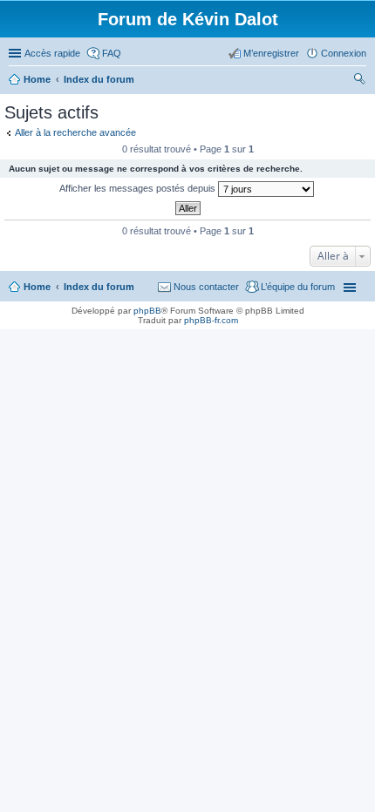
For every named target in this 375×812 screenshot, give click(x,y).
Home (37, 286)
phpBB (147, 310)
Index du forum (99, 286)
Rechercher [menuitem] (359, 81)
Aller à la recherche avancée (75, 132)
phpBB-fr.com (211, 320)
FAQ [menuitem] (111, 53)
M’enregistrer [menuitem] (271, 53)
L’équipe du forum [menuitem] (298, 286)
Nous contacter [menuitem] (206, 286)
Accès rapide (52, 53)
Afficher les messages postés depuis (138, 188)
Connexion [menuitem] (343, 53)
